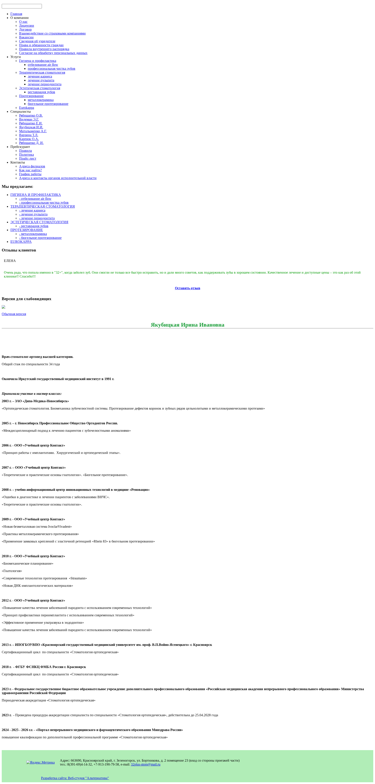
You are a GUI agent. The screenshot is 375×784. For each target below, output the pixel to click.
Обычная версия (14, 314)
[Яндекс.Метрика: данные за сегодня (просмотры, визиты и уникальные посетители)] (40, 762)
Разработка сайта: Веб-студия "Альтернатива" (75, 778)
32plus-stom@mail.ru (145, 764)
